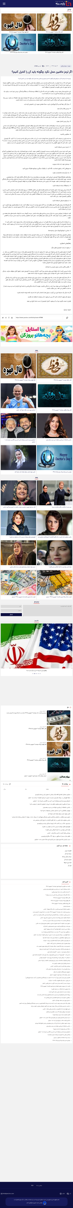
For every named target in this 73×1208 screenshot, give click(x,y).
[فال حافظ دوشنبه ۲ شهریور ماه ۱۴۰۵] (54, 22)
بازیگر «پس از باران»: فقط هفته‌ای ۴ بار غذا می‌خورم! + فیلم (57, 929)
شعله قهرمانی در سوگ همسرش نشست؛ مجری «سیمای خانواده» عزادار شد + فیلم (49, 798)
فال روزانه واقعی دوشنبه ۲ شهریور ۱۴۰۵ (54, 52)
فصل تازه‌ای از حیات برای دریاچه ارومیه (61, 1015)
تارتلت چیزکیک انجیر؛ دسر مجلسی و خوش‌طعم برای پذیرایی (56, 889)
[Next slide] (69, 642)
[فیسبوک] (9, 318)
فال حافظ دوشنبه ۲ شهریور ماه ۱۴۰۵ (54, 32)
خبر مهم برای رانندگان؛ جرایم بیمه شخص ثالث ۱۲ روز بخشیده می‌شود (54, 949)
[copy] (67, 317)
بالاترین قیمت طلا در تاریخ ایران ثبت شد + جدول (59, 1020)
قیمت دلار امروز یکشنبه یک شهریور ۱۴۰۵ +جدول (23, 597)
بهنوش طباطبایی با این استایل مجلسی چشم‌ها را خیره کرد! (55, 811)
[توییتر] (3, 318)
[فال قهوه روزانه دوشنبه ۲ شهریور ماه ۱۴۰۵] (18, 22)
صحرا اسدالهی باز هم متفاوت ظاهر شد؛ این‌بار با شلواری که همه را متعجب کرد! (50, 804)
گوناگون (69, 10)
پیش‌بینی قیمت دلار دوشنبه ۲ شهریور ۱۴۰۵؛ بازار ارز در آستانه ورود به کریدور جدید (26, 713)
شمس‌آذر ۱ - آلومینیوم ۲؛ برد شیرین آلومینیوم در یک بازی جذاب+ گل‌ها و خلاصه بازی (51, 955)
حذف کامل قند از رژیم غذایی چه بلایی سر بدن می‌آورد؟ (58, 895)
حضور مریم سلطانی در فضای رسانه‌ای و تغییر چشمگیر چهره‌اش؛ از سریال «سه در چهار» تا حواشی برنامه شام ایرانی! (41, 817)
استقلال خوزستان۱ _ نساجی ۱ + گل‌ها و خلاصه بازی (59, 952)
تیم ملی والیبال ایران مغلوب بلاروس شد (61, 963)
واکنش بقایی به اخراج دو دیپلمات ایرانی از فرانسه (59, 1035)
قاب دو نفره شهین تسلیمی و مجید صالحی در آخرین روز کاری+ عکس (19, 507)
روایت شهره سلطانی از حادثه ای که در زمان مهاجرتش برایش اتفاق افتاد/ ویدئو (52, 1023)
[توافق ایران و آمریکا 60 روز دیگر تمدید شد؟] (36, 646)
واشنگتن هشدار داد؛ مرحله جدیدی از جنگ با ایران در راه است (56, 921)
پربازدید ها (65, 784)
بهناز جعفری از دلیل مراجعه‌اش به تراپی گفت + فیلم (58, 943)
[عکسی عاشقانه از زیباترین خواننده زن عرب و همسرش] (54, 425)
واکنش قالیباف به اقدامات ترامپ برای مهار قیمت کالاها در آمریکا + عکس (54, 960)
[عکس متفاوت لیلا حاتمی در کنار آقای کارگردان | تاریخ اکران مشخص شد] (54, 522)
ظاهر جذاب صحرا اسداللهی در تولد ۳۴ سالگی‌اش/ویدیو (55, 836)
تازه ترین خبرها (67, 863)
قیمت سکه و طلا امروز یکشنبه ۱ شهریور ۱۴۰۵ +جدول (58, 597)
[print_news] (12, 318)
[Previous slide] (3, 642)
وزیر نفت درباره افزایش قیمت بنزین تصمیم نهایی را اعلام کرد (56, 926)
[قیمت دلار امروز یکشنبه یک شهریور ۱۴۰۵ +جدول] (18, 582)
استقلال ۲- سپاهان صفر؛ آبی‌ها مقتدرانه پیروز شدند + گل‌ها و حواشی (54, 958)
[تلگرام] (6, 318)
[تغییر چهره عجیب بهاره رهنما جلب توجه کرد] (18, 457)
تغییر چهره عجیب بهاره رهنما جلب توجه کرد (25, 472)
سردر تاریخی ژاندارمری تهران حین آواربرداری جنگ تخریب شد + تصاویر (52, 840)
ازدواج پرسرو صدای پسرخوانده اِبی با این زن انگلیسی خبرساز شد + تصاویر (20, 441)
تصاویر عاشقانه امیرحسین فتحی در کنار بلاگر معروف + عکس (56, 909)
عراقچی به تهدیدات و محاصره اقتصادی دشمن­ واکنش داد (57, 998)
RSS (32, 1186)
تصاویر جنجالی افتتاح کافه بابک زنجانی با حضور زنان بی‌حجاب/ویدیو (52, 795)
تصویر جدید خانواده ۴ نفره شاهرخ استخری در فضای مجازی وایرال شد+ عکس (53, 923)
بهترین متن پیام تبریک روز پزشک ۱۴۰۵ (19, 52)
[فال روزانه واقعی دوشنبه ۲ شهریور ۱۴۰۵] (54, 42)
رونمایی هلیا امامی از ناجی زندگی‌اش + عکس (58, 833)
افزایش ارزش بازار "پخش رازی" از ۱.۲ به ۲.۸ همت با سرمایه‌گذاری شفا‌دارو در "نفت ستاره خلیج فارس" (47, 978)
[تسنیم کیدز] (36, 334)
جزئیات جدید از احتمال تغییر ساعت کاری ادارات (59, 992)
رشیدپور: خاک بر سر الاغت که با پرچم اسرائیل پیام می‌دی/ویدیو (53, 824)
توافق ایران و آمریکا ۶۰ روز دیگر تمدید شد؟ (36, 671)
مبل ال (69, 866)
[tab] (40, 673)
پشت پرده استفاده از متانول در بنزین (62, 1037)
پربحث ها (5, 784)
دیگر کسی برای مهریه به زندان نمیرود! (61, 1029)
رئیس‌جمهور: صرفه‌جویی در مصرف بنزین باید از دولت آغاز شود (56, 938)
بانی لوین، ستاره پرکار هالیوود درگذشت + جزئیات (59, 980)
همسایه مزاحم (67, 906)
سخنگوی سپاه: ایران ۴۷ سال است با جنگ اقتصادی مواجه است (55, 932)
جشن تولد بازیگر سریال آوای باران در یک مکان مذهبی (22, 567)
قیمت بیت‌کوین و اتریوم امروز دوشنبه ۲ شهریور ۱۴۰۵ (58, 886)
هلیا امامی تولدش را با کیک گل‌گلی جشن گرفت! (60, 567)
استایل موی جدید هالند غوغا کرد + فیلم (26, 410)
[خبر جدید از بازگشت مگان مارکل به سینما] (54, 492)
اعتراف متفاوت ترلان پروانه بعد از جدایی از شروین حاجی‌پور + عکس (55, 918)
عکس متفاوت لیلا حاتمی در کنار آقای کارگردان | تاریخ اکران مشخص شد (54, 537)
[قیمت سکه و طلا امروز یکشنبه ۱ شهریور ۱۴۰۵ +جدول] (54, 582)
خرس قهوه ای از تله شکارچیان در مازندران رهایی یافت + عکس (56, 1009)
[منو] (4, 4)
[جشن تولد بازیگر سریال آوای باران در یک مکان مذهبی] (18, 552)
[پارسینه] (62, 3)
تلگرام (63, 1194)
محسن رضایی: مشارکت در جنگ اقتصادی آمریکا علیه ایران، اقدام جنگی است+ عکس (51, 915)
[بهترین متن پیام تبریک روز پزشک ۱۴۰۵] (18, 42)
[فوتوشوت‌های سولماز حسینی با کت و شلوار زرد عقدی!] (18, 522)
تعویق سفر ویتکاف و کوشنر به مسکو (62, 972)
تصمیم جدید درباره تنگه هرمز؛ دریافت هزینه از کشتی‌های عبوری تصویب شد (53, 946)
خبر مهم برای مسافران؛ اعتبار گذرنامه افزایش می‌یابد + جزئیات (56, 940)
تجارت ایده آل (67, 860)
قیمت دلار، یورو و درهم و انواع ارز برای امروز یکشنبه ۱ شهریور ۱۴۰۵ (55, 986)
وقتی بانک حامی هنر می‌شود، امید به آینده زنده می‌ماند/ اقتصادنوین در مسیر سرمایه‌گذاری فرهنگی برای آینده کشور (44, 1003)
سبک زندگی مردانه (66, 857)
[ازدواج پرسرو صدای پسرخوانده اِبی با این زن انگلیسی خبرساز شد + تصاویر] (18, 425)
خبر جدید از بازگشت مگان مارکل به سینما (61, 507)
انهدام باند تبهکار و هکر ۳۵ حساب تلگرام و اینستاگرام (58, 1012)
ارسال (11, 615)
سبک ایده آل (68, 854)
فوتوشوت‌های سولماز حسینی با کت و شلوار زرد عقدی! (22, 537)
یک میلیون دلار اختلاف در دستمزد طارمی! (60, 989)
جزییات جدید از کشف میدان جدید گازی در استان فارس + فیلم (56, 983)
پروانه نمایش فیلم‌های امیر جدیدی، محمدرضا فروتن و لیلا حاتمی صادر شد (53, 995)
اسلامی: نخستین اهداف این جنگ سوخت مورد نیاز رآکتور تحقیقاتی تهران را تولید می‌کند (50, 1006)
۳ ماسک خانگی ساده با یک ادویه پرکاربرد (61, 892)
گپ (70, 1194)
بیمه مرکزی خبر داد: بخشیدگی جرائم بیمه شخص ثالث (58, 969)
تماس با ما (39, 1186)
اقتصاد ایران (68, 851)
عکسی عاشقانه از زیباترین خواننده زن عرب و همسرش (58, 440)
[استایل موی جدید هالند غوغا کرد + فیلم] (18, 395)
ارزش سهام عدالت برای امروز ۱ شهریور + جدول (35, 776)
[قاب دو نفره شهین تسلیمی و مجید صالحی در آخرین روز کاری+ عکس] (18, 492)
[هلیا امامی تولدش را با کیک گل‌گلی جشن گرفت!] (54, 552)
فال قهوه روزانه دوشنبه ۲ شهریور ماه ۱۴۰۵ (18, 32)
